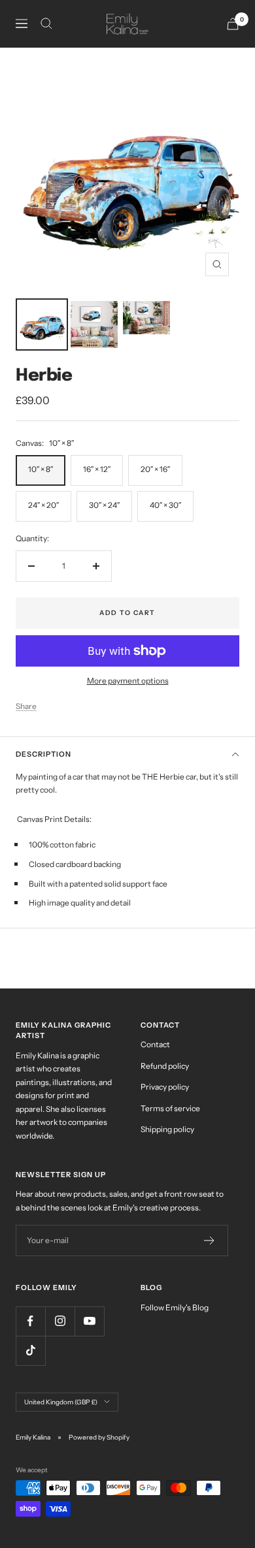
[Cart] (232, 24)
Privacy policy (165, 1087)
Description (43, 754)
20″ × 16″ (155, 469)
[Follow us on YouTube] (89, 1321)
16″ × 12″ (96, 469)
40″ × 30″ (165, 505)
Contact (155, 1044)
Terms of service (170, 1108)
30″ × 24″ (104, 505)
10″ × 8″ (40, 469)
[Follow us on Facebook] (30, 1321)
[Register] (209, 1240)
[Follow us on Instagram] (60, 1321)
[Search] (46, 23)
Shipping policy (167, 1129)
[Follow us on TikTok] (30, 1350)
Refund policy (165, 1066)
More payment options (128, 681)
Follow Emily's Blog (175, 1307)
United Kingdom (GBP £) (60, 1402)
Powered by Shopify (99, 1437)
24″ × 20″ (43, 505)
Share (26, 706)
